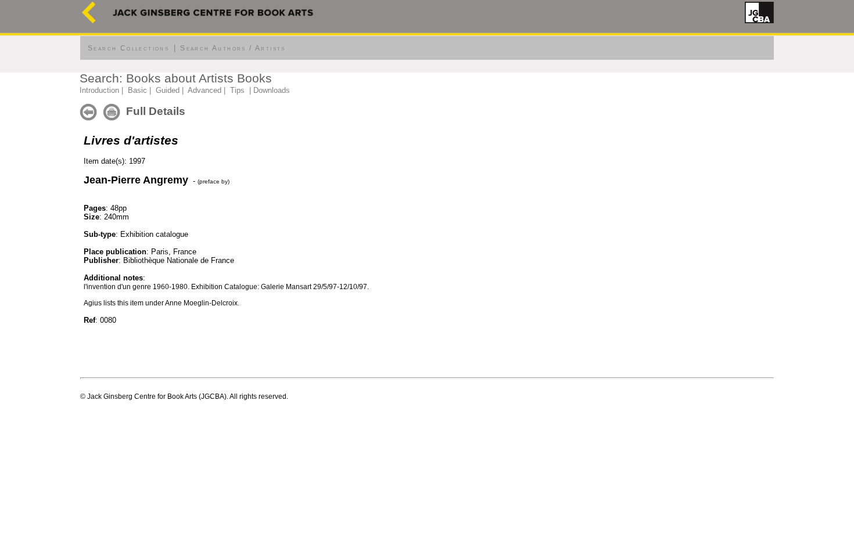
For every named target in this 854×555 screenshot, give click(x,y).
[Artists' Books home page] (89, 20)
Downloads (271, 90)
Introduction (99, 90)
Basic (137, 90)
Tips (237, 90)
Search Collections (128, 48)
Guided (168, 90)
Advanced (204, 90)
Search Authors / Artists (233, 48)
